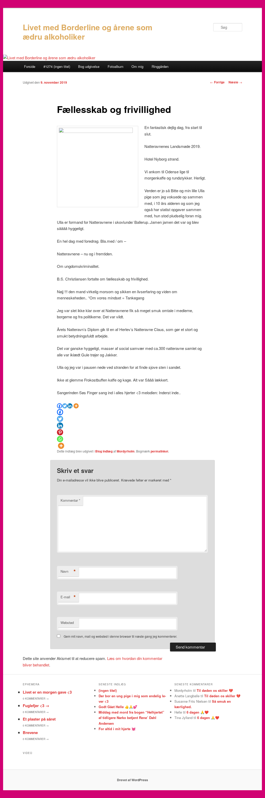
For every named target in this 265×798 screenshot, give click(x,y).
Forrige (217, 82)
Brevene (30, 732)
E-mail (68, 597)
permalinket (159, 451)
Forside (29, 66)
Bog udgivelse (88, 66)
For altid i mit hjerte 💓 (117, 728)
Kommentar (70, 500)
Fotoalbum (115, 66)
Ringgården (160, 66)
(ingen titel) (108, 690)
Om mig (137, 66)
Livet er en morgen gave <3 (47, 692)
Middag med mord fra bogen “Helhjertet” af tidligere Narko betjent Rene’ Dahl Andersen (131, 717)
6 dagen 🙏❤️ (198, 712)
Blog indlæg (104, 451)
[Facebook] (59, 405)
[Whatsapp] (60, 439)
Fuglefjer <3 (36, 705)
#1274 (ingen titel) (56, 66)
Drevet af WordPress (132, 780)
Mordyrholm (126, 451)
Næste (235, 82)
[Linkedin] (69, 405)
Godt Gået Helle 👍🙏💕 (118, 706)
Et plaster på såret (39, 719)
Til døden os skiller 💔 (215, 690)
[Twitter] (64, 405)
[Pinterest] (60, 432)
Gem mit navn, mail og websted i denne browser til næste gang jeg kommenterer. (120, 636)
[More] (76, 405)
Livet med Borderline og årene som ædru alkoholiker (87, 31)
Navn (68, 571)
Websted (67, 622)
